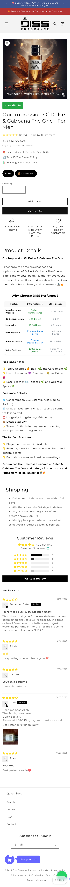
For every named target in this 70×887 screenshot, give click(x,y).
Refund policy (36, 875)
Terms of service (54, 875)
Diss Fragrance (20, 870)
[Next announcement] (64, 4)
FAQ (9, 816)
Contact (11, 824)
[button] (6, 23)
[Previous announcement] (6, 4)
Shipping (6, 146)
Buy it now (35, 210)
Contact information (37, 880)
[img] (10, 599)
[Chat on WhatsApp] (62, 876)
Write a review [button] (35, 578)
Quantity (7, 183)
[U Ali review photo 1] (10, 737)
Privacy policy (58, 870)
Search (11, 802)
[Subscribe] (55, 845)
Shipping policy (18, 875)
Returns (11, 809)
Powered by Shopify (38, 870)
